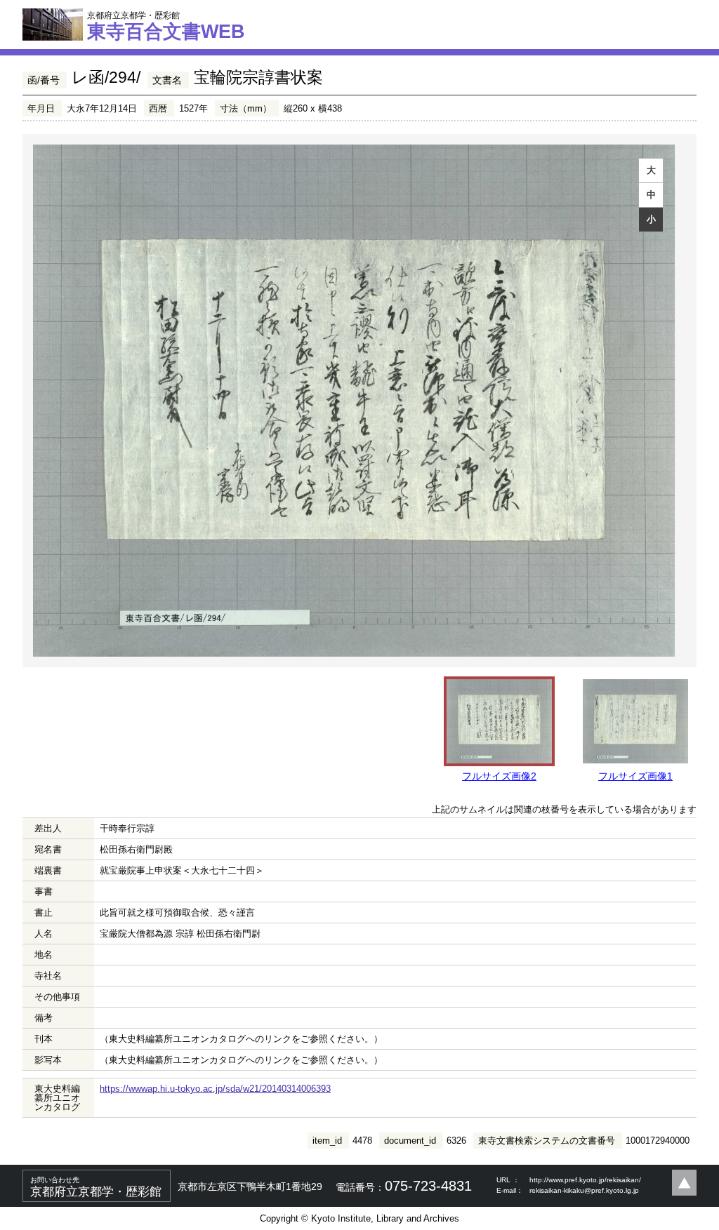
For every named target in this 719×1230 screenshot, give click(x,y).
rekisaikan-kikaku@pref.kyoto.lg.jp (584, 1190)
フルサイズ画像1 (635, 776)
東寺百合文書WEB (166, 26)
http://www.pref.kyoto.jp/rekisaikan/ (585, 1180)
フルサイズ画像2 (499, 776)
